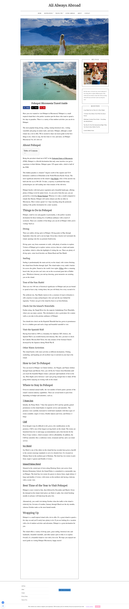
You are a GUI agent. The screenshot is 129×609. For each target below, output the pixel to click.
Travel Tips (59, 13)
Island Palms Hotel (32, 464)
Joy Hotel (27, 446)
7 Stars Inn (28, 401)
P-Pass (61, 268)
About (80, 13)
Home (39, 13)
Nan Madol (54, 178)
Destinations (48, 13)
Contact (87, 13)
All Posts (23, 586)
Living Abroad (70, 13)
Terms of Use (24, 600)
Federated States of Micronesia (62, 158)
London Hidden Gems (89, 130)
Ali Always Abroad (64, 5)
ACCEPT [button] (98, 606)
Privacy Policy (25, 596)
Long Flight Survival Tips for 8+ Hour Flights (94, 110)
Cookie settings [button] (89, 606)
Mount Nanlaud (42, 196)
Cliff (25, 422)
